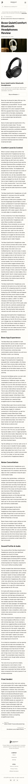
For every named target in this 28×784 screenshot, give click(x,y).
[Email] (10, 780)
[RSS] (17, 780)
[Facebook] (14, 780)
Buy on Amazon (13, 94)
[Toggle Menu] (25, 2)
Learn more (24, 13)
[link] (12, 18)
